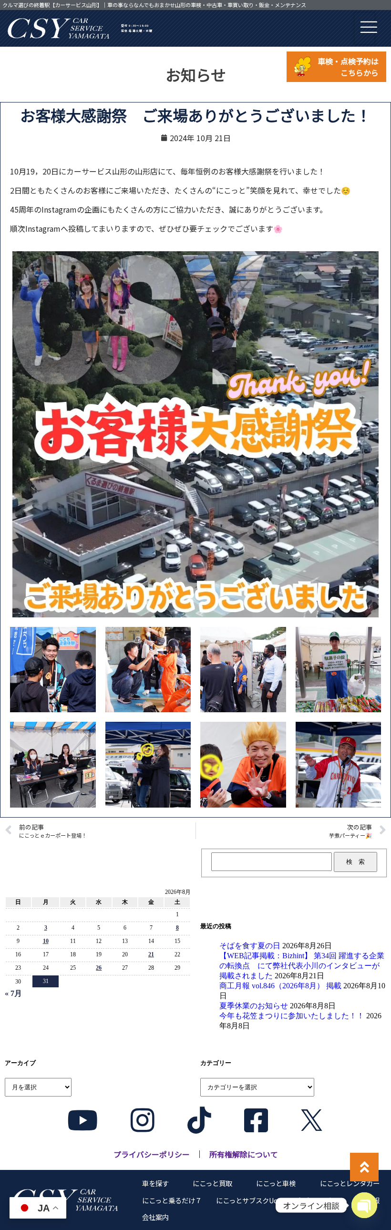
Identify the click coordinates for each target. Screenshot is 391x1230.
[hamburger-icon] (364, 28)
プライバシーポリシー (151, 1154)
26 (99, 967)
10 (46, 941)
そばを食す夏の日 (249, 946)
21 (151, 954)
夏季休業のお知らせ (253, 1006)
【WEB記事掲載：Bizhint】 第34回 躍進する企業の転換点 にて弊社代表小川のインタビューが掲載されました (301, 966)
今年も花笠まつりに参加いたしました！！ (291, 1016)
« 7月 (13, 993)
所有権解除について (243, 1154)
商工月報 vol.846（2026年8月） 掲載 (280, 986)
